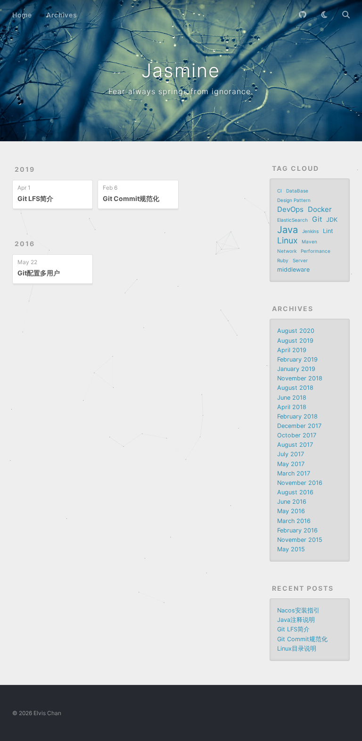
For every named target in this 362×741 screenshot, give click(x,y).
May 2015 (291, 549)
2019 (25, 169)
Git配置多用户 (38, 273)
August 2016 (295, 492)
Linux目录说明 (296, 648)
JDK (331, 219)
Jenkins (310, 231)
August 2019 (295, 340)
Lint (328, 230)
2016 (25, 244)
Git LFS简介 (35, 198)
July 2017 (290, 454)
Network (286, 251)
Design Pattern (294, 200)
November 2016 (299, 482)
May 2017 (290, 463)
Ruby (282, 260)
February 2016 (297, 530)
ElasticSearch (292, 220)
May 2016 (291, 511)
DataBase (297, 190)
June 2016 (291, 501)
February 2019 (297, 359)
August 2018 (295, 387)
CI (279, 190)
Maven (309, 241)
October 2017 (296, 435)
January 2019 (296, 368)
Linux (287, 240)
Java (287, 229)
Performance (315, 251)
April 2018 (291, 407)
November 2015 (299, 539)
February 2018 (297, 416)
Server (300, 260)
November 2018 (299, 378)
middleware (293, 269)
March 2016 (294, 520)
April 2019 (291, 350)
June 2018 (291, 397)
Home (22, 15)
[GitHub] (302, 14)
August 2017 (295, 444)
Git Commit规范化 (131, 198)
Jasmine (180, 70)
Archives (61, 15)
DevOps (290, 209)
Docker (320, 209)
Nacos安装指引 (298, 610)
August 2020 (295, 330)
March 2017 (293, 473)
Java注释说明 (296, 619)
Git (317, 219)
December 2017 (299, 425)
